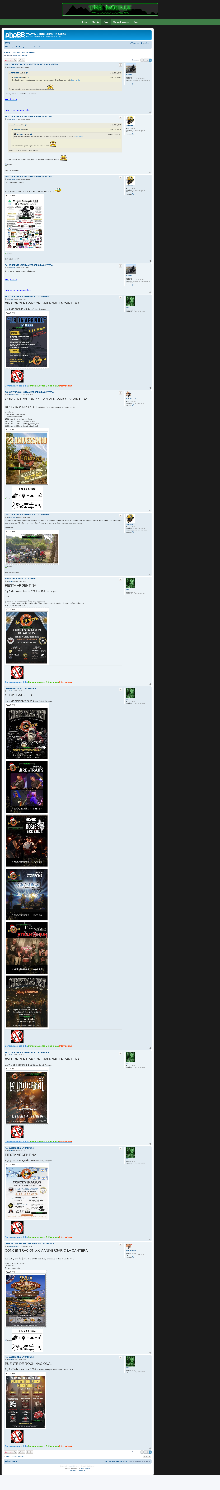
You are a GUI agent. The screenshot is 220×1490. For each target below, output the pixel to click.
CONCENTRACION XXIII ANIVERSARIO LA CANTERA (29, 392)
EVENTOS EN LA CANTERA (20, 52)
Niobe (15, 55)
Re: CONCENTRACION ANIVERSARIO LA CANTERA (31, 64)
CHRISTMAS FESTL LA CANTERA (20, 688)
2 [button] (147, 60)
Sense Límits (75, 80)
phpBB (72, 1466)
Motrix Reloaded (23, 55)
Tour (136, 22)
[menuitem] (7, 43)
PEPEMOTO (15, 73)
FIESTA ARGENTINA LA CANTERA (20, 579)
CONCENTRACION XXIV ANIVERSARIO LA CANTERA (29, 1244)
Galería (95, 22)
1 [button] (144, 60)
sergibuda (129, 74)
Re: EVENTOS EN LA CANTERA (19, 1148)
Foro (106, 22)
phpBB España (85, 1468)
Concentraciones (121, 22)
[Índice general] (15, 35)
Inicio (84, 22)
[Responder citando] (120, 65)
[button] (142, 60)
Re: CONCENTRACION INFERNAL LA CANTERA (27, 296)
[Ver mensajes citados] (27, 73)
